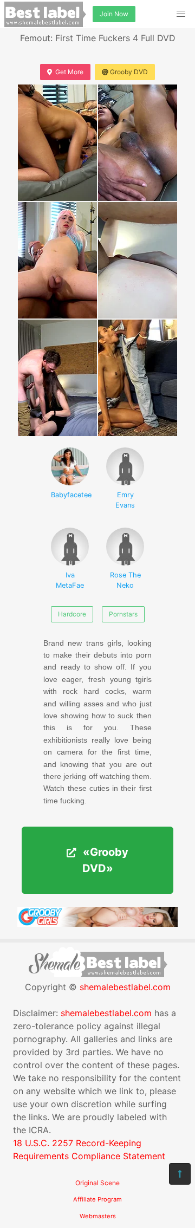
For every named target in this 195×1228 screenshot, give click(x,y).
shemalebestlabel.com (125, 987)
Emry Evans (125, 500)
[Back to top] (180, 1174)
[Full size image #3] (137, 260)
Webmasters (98, 1216)
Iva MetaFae (70, 580)
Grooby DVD (129, 72)
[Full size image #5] (137, 378)
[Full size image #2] (57, 260)
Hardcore (72, 614)
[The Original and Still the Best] (97, 923)
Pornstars (123, 614)
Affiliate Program (97, 1199)
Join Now (114, 14)
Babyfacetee (70, 495)
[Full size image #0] (57, 143)
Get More (69, 72)
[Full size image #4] (57, 378)
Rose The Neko (125, 580)
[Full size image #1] (137, 143)
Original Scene (97, 1183)
